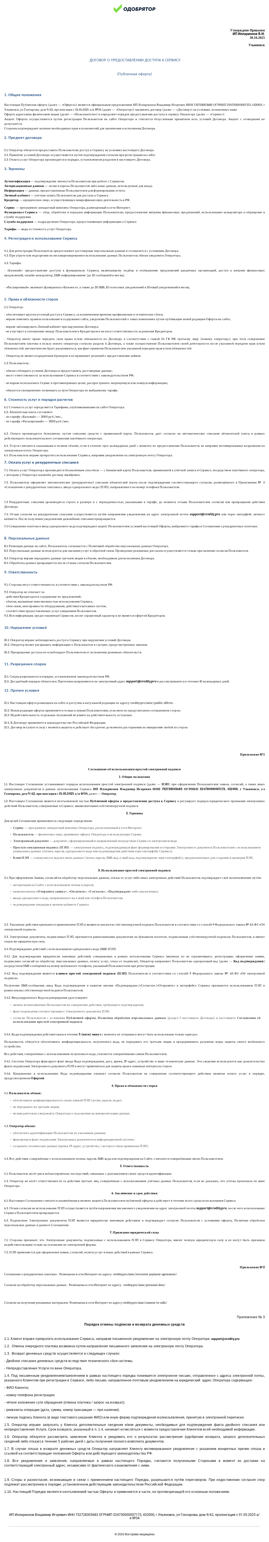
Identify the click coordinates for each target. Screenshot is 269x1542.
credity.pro (130, 1285)
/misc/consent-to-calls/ (152, 1302)
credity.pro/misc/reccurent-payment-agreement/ (145, 1274)
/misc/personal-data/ (151, 1285)
